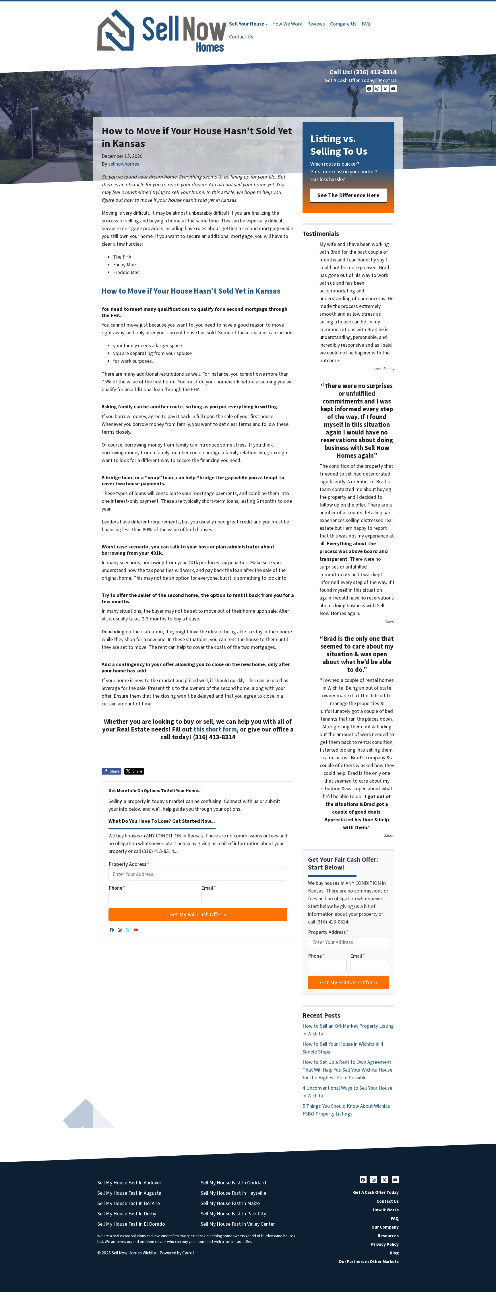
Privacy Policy (385, 1244)
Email (208, 888)
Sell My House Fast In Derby (126, 1213)
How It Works (386, 1210)
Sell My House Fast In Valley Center (238, 1224)
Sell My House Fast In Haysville (233, 1193)
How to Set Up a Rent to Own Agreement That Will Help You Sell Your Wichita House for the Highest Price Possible (347, 1070)
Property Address (128, 864)
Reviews (316, 24)
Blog (394, 1253)
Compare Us (343, 24)
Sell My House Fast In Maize (230, 1203)
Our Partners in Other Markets (369, 1261)
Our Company (385, 1227)
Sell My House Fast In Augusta (129, 1193)
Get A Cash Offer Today (350, 80)
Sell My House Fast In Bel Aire (128, 1203)
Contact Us (241, 36)
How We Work (287, 24)
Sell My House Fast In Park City (233, 1213)
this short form (215, 729)
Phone (116, 888)
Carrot (188, 1253)
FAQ (366, 24)
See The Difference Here (348, 195)
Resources (388, 1236)
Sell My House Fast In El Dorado (131, 1224)
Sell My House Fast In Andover (129, 1182)
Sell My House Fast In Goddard (233, 1182)
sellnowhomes (123, 164)
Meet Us (388, 80)
